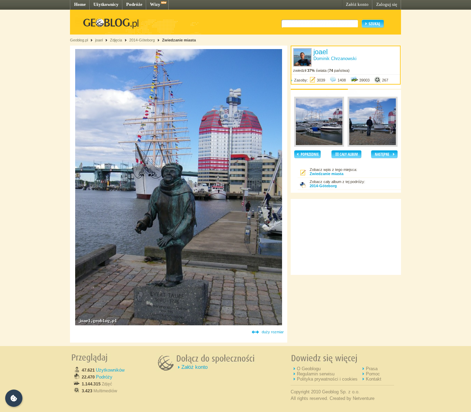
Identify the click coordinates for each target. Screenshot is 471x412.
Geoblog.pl (79, 40)
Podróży (104, 377)
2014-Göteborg (142, 40)
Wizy (155, 4)
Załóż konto (357, 4)
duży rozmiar (273, 332)
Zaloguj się (386, 4)
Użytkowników (110, 370)
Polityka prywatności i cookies (327, 379)
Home (80, 4)
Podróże (134, 4)
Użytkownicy (106, 4)
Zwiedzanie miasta (179, 40)
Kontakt (373, 379)
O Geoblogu (309, 368)
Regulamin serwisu (315, 373)
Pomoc (373, 373)
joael (99, 40)
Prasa (372, 368)
